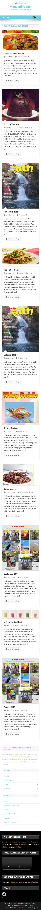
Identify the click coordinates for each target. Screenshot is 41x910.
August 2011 (9, 707)
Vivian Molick (23, 215)
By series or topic (9, 780)
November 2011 (11, 212)
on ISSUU (17, 847)
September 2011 (11, 574)
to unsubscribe (32, 882)
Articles (6, 809)
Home (5, 801)
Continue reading (13, 81)
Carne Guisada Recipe (14, 53)
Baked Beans (10, 489)
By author (7, 776)
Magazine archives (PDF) (11, 805)
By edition (7, 788)
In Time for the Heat (13, 622)
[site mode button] (34, 17)
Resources (7, 818)
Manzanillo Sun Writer (23, 57)
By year (6, 784)
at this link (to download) (19, 757)
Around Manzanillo (9, 814)
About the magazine (10, 822)
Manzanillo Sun (21, 6)
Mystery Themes (30, 903)
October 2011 (10, 355)
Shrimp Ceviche (11, 428)
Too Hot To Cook (11, 124)
